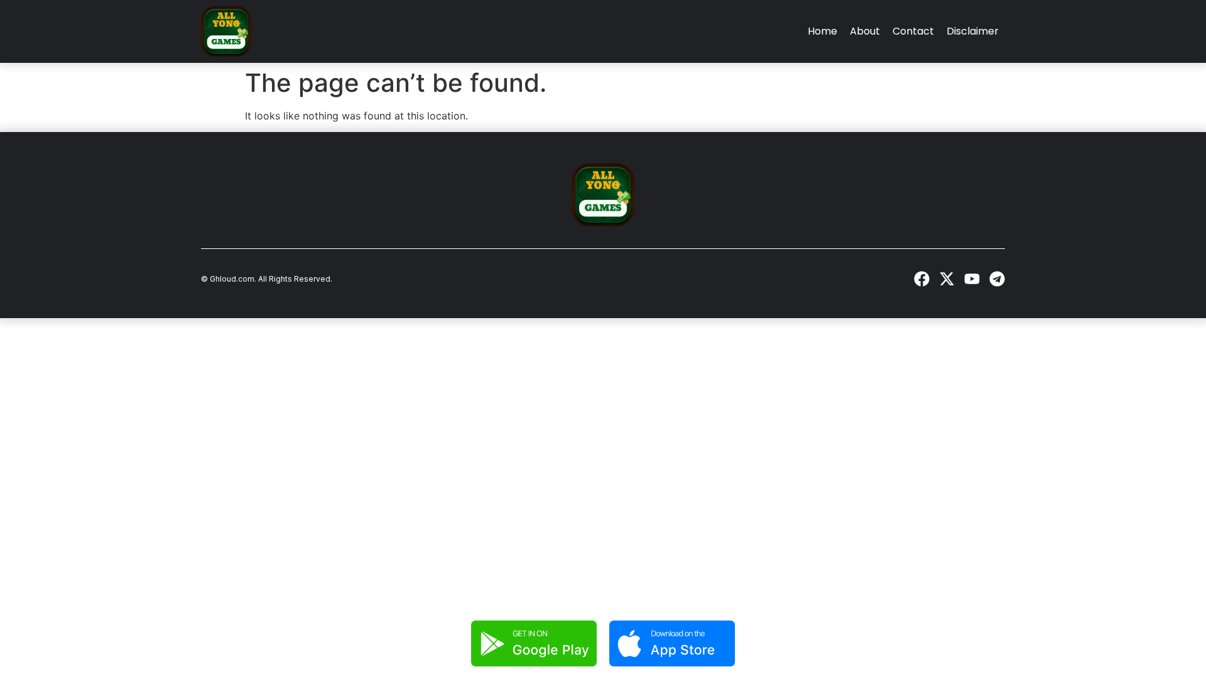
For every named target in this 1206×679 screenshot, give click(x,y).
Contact (913, 31)
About (865, 31)
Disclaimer (973, 31)
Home (822, 31)
